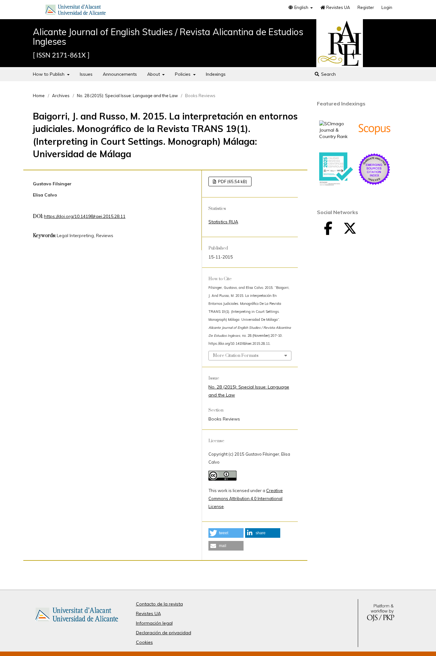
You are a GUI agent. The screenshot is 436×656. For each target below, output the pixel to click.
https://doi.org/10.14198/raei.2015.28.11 (84, 216)
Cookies (144, 642)
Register (365, 7)
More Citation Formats (236, 356)
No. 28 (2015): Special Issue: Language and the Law (127, 95)
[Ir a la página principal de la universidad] (76, 11)
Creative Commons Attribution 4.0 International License (245, 498)
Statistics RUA (223, 222)
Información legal (154, 623)
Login (386, 7)
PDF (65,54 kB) (232, 181)
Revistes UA (337, 7)
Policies (183, 74)
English (301, 7)
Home (39, 95)
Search (328, 74)
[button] (226, 533)
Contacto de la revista (159, 604)
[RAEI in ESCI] (374, 184)
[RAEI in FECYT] (336, 184)
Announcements (120, 74)
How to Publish (49, 74)
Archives (61, 95)
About (154, 74)
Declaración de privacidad (163, 633)
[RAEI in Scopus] (374, 144)
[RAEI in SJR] (336, 136)
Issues (86, 74)
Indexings (216, 74)
